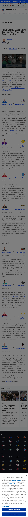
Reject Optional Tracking (14, 509)
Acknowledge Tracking (14, 514)
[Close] (26, 475)
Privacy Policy (12, 483)
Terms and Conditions (16, 480)
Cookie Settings (5, 506)
